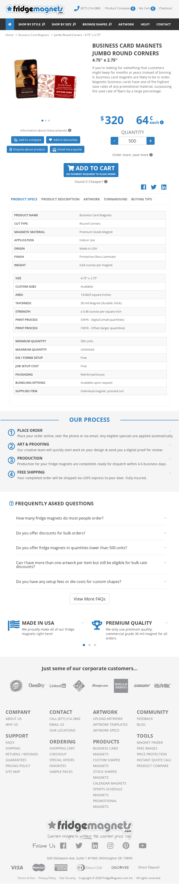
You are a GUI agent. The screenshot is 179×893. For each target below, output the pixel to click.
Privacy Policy (47, 878)
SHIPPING (13, 748)
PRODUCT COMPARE (153, 766)
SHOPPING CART (62, 748)
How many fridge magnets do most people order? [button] (59, 518)
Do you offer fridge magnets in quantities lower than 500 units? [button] (71, 547)
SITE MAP (13, 771)
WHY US (12, 724)
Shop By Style (30, 24)
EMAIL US (56, 724)
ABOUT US (14, 718)
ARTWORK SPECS (106, 730)
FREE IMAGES (147, 748)
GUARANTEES (16, 760)
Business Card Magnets (33, 35)
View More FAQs (90, 599)
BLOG (141, 724)
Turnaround (115, 199)
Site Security (67, 878)
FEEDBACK (145, 718)
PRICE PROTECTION (152, 754)
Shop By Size (62, 24)
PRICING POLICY (18, 766)
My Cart (146, 8)
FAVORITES (57, 766)
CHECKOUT (58, 754)
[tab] (91, 518)
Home (10, 35)
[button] (42, 121)
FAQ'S (10, 742)
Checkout (165, 8)
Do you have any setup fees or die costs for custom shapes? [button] (68, 581)
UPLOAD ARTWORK (108, 718)
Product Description (60, 199)
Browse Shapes (96, 24)
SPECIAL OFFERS (61, 760)
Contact (163, 24)
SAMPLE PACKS (61, 771)
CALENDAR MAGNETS (109, 783)
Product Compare (119, 8)
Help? (145, 24)
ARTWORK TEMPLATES (110, 724)
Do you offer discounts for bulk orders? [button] (50, 533)
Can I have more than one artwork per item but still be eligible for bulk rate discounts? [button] (81, 564)
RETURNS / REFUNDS (22, 754)
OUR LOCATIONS (62, 730)
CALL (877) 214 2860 (64, 718)
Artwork (126, 24)
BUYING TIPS (141, 199)
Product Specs (24, 199)
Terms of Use (26, 878)
